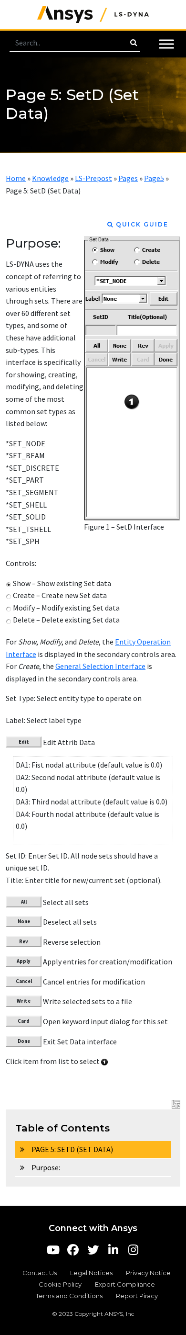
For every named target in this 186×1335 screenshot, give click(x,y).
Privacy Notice (148, 1273)
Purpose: (45, 1167)
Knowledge (50, 178)
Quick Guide (141, 224)
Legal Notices (91, 1273)
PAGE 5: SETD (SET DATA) (72, 1149)
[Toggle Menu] (166, 43)
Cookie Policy (60, 1284)
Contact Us (39, 1273)
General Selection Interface (100, 666)
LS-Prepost (93, 178)
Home (16, 178)
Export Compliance (125, 1284)
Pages (128, 178)
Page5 (154, 178)
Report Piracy (137, 1296)
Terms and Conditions (69, 1296)
